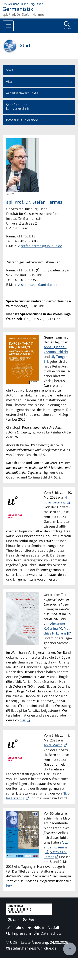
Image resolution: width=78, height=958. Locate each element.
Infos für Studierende (22, 120)
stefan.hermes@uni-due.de (41, 246)
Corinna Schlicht (56, 352)
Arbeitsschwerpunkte (22, 93)
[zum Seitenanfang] (69, 949)
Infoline (17, 927)
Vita (9, 81)
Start (9, 70)
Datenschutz (51, 933)
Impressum (21, 933)
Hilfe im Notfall (46, 927)
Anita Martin (53, 745)
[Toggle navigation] (8, 26)
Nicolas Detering (56, 499)
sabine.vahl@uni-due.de (39, 284)
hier (23, 720)
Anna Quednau (55, 347)
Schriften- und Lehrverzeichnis (18, 107)
